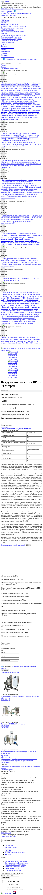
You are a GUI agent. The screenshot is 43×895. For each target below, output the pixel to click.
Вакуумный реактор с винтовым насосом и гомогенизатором (21, 89)
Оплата (3, 44)
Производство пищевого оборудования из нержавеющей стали (18, 197)
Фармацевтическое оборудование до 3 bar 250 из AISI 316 (20, 136)
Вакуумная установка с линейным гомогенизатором (20, 84)
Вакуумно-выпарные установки (12, 28)
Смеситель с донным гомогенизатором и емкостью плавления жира (19, 93)
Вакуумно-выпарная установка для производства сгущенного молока (18, 163)
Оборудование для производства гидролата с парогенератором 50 (16, 222)
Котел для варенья (34, 180)
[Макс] (7, 12)
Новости (4, 53)
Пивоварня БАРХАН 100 (10, 280)
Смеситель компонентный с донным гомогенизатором (19, 85)
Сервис (7, 849)
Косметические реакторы (9, 24)
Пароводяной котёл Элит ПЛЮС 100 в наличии (24, 343)
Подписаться (6, 877)
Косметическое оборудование (15, 866)
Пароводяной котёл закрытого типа (27, 244)
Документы (12, 429)
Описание (4, 429)
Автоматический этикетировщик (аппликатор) (18, 323)
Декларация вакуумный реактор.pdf (13, 545)
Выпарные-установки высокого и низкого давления (19, 91)
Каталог (3, 22)
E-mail (3, 652)
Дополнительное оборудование (11, 39)
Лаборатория (5, 51)
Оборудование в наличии (9, 40)
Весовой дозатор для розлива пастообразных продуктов (19, 311)
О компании (5, 21)
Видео (18, 429)
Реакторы (4, 33)
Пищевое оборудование (13, 870)
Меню (3, 19)
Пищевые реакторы (7, 30)
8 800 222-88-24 (6, 9)
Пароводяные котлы (12, 868)
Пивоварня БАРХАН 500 (30, 278)
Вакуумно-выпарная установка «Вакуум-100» (21, 145)
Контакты (4, 55)
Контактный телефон (8, 649)
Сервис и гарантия (7, 42)
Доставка (4, 46)
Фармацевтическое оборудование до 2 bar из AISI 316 (18, 134)
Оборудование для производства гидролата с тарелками (21, 216)
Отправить (5, 670)
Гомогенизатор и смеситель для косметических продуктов (19, 116)
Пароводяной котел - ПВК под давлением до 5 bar (21, 236)
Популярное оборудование (10, 672)
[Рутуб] (14, 893)
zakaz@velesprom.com (8, 15)
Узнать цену (5, 427)
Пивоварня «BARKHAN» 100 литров (13, 724)
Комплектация (26, 429)
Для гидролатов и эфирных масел (12, 31)
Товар (3, 656)
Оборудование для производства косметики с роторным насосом (18, 96)
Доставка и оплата (11, 847)
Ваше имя (4, 645)
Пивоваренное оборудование (11, 37)
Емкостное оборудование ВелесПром (13, 35)
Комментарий (5, 660)
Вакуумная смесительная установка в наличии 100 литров (20, 696)
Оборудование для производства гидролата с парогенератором (21, 218)
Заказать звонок (17, 9)
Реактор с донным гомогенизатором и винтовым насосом (21, 98)
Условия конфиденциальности (15, 852)
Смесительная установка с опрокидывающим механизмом (21, 107)
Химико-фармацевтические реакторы (13, 26)
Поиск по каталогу (7, 57)
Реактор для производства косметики (20, 94)
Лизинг (3, 49)
